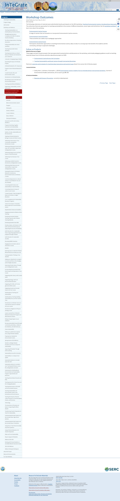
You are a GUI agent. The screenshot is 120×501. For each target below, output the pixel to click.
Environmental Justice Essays (37, 42)
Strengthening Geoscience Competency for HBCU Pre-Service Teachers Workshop (12, 36)
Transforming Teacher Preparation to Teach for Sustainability (13, 412)
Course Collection (10, 113)
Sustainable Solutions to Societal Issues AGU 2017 (12, 360)
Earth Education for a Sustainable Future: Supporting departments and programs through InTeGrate (13, 232)
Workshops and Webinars (10, 12)
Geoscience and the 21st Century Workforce (12, 121)
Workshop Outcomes (11, 97)
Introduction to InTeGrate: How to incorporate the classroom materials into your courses (13, 304)
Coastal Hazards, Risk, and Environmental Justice (11, 73)
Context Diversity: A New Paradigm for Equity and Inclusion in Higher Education (13, 195)
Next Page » (112, 83)
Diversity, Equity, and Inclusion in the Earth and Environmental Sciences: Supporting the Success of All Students (13, 226)
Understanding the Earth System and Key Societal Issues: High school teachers (13, 417)
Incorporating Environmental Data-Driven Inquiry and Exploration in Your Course (13, 271)
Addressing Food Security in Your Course (12, 157)
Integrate (2, 12)
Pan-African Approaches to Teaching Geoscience (13, 41)
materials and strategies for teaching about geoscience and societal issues (53, 64)
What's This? (58, 481)
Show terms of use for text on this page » (39, 487)
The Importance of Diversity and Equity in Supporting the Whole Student (12, 407)
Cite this (31, 21)
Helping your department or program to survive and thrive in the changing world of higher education (13, 261)
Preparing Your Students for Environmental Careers (11, 336)
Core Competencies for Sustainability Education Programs (13, 200)
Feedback (16, 485)
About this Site (17, 478)
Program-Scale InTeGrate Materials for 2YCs (13, 69)
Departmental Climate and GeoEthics (13, 209)
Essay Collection (9, 115)
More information (32, 492)
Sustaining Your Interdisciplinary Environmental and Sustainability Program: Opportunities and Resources (12, 373)
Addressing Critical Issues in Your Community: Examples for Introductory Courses (12, 142)
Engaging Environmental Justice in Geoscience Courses (12, 244)
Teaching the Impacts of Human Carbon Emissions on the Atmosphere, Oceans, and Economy (13, 398)
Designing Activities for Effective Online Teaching (13, 213)
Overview (8, 100)
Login (110, 0)
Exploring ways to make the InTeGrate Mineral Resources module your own (13, 251)
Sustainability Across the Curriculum (13, 353)
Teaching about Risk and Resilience (12, 84)
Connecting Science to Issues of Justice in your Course (12, 190)
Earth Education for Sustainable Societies (12, 237)
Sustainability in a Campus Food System (12, 356)
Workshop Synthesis (10, 95)
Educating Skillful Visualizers (11, 241)
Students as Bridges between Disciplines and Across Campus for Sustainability (12, 344)
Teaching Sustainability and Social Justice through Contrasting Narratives (55, 61)
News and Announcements (9, 454)
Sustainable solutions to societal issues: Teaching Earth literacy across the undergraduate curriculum (12, 366)
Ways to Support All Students (11, 437)
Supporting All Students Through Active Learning (12, 349)
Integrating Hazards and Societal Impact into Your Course (12, 289)
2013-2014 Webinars (9, 446)
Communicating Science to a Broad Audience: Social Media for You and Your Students (13, 180)
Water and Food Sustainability (11, 434)
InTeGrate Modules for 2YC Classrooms (13, 66)
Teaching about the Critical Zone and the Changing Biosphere (13, 383)
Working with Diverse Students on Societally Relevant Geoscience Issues (13, 442)
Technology (7, 402)
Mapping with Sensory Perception (43, 78)
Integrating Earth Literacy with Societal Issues (13, 276)
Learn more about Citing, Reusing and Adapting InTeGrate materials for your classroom (40, 494)
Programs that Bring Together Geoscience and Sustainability (11, 126)
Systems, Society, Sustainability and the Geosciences (13, 132)
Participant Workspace (11, 118)
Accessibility (17, 480)
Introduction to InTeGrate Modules (12, 77)
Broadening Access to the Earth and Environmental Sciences (13, 80)
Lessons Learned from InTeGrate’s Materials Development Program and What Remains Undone (13, 314)
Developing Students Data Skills (12, 222)
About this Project (8, 451)
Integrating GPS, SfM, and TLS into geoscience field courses (12, 284)
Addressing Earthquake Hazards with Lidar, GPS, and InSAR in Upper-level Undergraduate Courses (13, 148)
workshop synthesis (110, 26)
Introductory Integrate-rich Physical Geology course (12, 309)
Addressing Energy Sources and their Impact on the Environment (13, 153)
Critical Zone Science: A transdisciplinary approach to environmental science (12, 205)
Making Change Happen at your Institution (12, 319)
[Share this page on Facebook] (118, 23)
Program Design (7, 22)
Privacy (16, 484)
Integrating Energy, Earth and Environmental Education (11, 280)
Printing (16, 482)
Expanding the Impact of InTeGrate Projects (12, 62)
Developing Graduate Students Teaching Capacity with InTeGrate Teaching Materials (12, 218)
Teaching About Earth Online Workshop (11, 49)
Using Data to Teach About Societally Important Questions (13, 426)
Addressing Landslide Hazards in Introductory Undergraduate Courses (13, 161)
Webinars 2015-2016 (9, 439)
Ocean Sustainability (9, 329)
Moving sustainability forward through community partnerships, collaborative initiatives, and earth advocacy (13, 325)
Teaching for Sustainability (9, 19)
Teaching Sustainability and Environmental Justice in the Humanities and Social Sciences (12, 392)
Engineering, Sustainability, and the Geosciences (12, 87)
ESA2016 (6, 248)
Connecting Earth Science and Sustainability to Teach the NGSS (12, 185)
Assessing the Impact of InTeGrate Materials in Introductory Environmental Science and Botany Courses (12, 174)
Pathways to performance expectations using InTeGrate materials (12, 332)
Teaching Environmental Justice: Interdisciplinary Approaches (30, 12)
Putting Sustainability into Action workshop (12, 45)
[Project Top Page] (60, 7)
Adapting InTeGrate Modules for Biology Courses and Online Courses (13, 137)
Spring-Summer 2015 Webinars (11, 340)
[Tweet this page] (118, 26)
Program (8, 105)
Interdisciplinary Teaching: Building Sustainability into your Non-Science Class (13, 298)
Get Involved (6, 25)
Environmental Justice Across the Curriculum (47, 58)
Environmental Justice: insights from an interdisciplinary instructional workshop (82, 70)
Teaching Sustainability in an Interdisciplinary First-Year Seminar (12, 30)
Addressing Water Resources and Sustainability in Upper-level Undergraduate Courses (12, 167)
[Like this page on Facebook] (118, 21)
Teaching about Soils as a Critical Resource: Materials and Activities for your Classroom (13, 54)
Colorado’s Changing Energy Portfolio (13, 59)
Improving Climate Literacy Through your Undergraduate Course (13, 266)
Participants (8, 108)
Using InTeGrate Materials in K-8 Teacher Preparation (12, 430)
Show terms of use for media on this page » (39, 490)
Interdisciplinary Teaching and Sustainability (11, 293)
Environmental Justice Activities (38, 36)
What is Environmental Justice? (13, 102)
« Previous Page (103, 83)
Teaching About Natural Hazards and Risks (13, 378)
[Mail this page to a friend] (118, 29)
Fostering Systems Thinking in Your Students (12, 255)
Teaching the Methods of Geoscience (13, 129)
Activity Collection (10, 110)
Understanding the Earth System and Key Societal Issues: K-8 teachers (13, 422)
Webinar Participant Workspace (12, 449)
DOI (27, 21)
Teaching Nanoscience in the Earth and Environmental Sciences (12, 387)
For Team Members (8, 456)
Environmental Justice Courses (38, 31)
